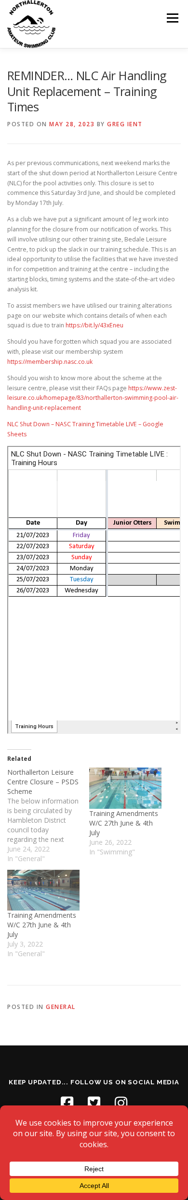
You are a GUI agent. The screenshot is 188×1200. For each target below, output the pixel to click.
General (61, 1007)
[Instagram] (121, 1103)
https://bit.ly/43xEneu (94, 325)
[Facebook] (67, 1103)
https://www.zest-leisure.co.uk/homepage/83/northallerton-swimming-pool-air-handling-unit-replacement (92, 398)
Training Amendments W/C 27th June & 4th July (123, 823)
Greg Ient (125, 124)
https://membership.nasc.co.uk (50, 362)
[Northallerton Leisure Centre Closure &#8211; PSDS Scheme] (48, 816)
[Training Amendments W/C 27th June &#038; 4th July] (125, 788)
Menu (172, 18)
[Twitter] (94, 1103)
